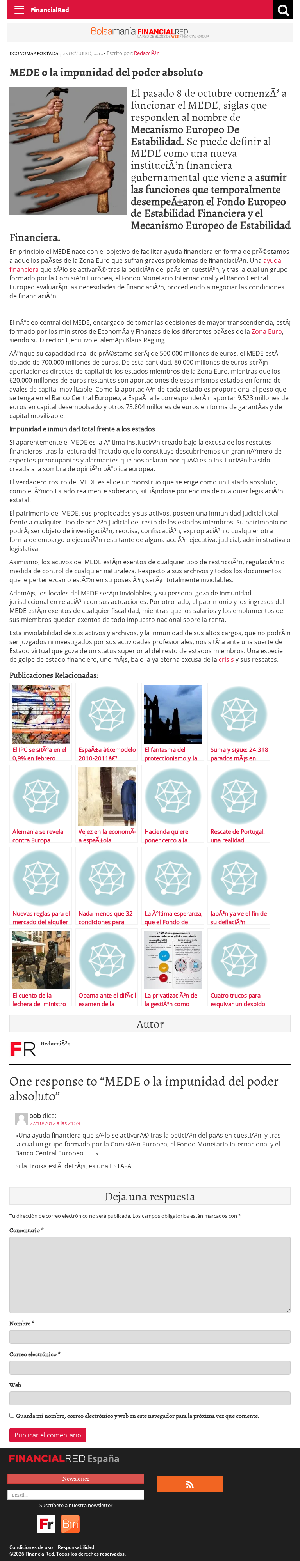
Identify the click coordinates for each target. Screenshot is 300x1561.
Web (15, 1384)
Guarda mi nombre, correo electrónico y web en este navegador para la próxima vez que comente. (137, 1415)
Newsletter (75, 1478)
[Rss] (190, 1484)
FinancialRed (50, 10)
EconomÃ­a (23, 53)
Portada (48, 53)
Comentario (26, 1230)
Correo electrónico (35, 1354)
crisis (226, 659)
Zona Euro (267, 331)
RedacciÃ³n (147, 53)
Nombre (21, 1323)
